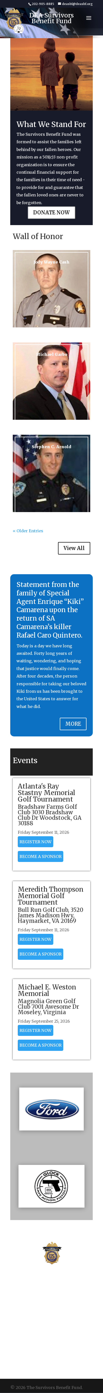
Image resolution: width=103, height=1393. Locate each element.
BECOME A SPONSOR (41, 856)
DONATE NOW (51, 212)
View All (74, 548)
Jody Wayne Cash (52, 262)
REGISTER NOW (36, 841)
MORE (73, 724)
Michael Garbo (51, 354)
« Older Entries (28, 530)
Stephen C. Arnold (51, 446)
